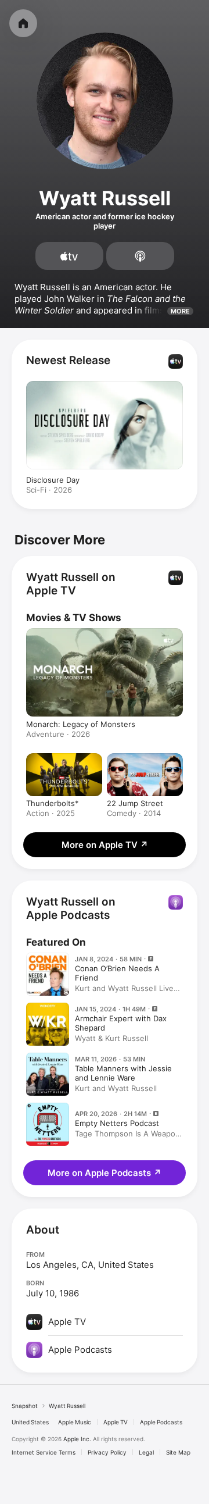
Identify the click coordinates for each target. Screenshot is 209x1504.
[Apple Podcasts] (140, 256)
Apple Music (74, 1422)
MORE (180, 311)
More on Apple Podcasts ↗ (104, 1172)
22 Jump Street (135, 803)
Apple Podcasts (161, 1422)
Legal (146, 1452)
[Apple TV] (69, 256)
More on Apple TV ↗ (105, 844)
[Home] (23, 23)
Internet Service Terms (43, 1452)
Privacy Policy (107, 1452)
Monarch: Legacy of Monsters (80, 724)
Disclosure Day (53, 479)
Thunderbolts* (52, 803)
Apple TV (115, 1422)
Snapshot (25, 1405)
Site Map (178, 1452)
